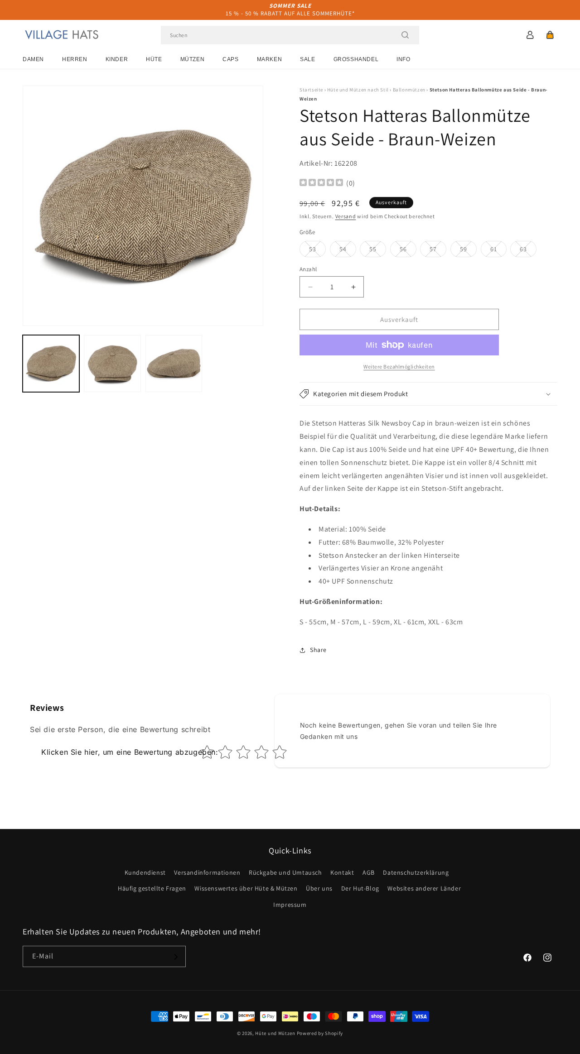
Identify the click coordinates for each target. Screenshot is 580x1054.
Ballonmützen (409, 89)
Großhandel (356, 59)
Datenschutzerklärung (416, 873)
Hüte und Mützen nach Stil (358, 89)
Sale (307, 59)
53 (317, 250)
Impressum (289, 905)
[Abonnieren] (175, 957)
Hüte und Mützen (275, 1033)
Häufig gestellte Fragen (152, 889)
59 (468, 250)
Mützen (192, 59)
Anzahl (308, 269)
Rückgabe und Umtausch (285, 873)
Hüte (154, 59)
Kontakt (342, 873)
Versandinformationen (207, 873)
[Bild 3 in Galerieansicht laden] (173, 363)
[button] (550, 34)
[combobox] (290, 35)
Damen (33, 59)
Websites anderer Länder (424, 889)
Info (403, 59)
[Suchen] (405, 35)
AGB (368, 873)
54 (347, 250)
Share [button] (318, 650)
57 (438, 250)
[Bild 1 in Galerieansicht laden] (51, 363)
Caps (230, 59)
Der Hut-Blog (360, 889)
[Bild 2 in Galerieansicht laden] (112, 363)
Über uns (319, 889)
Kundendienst (145, 873)
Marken (269, 59)
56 (408, 250)
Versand (345, 216)
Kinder (117, 59)
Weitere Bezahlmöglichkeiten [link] (399, 366)
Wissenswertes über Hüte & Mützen (245, 889)
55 (377, 250)
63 (528, 250)
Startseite (311, 89)
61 (498, 250)
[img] (321, 183)
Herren (74, 59)
